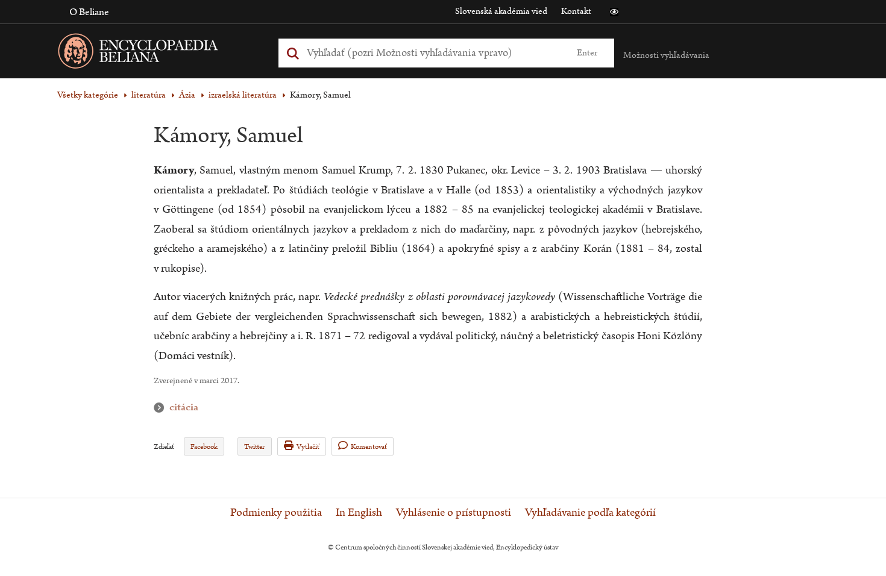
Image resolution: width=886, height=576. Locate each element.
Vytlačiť (308, 447)
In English (359, 513)
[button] (614, 12)
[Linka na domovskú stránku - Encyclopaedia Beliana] (156, 53)
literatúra (148, 95)
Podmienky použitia (276, 513)
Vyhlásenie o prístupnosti (453, 513)
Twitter (254, 447)
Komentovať (369, 447)
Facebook (204, 447)
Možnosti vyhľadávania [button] (666, 55)
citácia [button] (161, 407)
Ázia (187, 95)
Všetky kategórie (87, 95)
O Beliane (89, 12)
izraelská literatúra (243, 95)
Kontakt (576, 11)
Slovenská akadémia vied (501, 11)
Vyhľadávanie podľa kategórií (590, 513)
